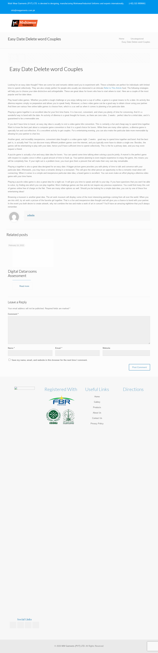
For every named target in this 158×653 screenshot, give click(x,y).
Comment (13, 314)
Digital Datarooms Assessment (22, 273)
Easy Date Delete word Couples (136, 42)
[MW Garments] (24, 23)
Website (106, 348)
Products (97, 407)
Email (58, 348)
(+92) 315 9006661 (137, 3)
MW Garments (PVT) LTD (73, 646)
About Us (97, 413)
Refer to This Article (113, 88)
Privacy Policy (97, 423)
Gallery (97, 402)
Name (11, 348)
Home (121, 39)
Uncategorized (137, 39)
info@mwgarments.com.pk (23, 10)
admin (31, 215)
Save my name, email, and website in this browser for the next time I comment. (49, 360)
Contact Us (97, 418)
